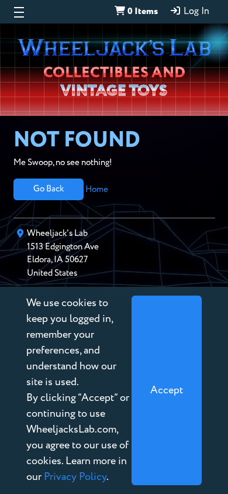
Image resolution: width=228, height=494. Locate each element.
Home (96, 188)
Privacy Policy (75, 477)
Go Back (48, 188)
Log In (195, 11)
